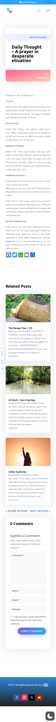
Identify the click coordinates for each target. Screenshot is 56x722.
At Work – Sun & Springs (22, 399)
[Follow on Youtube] (39, 697)
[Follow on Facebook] (17, 697)
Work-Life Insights (38, 37)
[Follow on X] (32, 697)
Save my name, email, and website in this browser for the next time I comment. (28, 620)
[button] (50, 716)
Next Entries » (40, 510)
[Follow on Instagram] (24, 697)
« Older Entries (17, 510)
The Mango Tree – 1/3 (20, 328)
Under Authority (17, 471)
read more (13, 356)
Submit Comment (32, 631)
